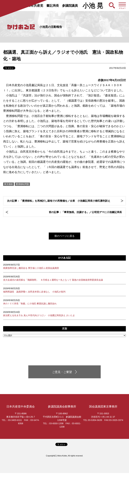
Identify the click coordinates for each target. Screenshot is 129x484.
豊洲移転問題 (22, 184)
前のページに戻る (64, 236)
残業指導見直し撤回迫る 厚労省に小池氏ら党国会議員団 (31, 266)
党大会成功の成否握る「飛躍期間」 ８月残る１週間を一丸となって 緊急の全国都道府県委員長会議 (53, 278)
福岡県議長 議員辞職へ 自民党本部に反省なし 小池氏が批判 (34, 290)
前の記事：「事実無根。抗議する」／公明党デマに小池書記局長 (85, 212)
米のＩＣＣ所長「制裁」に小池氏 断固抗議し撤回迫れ (30, 302)
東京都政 (8, 184)
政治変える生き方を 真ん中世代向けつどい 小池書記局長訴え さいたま (39, 314)
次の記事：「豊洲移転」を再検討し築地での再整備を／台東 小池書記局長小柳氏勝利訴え (58, 200)
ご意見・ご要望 (62, 372)
